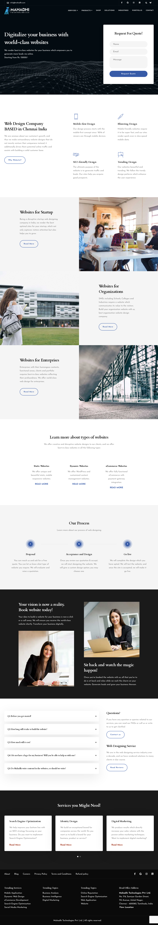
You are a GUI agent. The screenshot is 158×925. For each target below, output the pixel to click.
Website (84, 904)
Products (86, 10)
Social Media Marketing (15, 907)
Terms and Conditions (61, 874)
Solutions (110, 10)
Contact (150, 10)
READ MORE (41, 484)
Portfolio (137, 10)
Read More (14, 845)
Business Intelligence (52, 897)
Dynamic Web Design (14, 897)
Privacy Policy (40, 874)
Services (72, 10)
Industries (123, 10)
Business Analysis (51, 893)
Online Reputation (89, 893)
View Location (126, 907)
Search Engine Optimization (17, 904)
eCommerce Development (16, 900)
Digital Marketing (51, 900)
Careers (26, 874)
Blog (16, 874)
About (7, 874)
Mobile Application (13, 893)
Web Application (88, 900)
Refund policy (82, 874)
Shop (98, 10)
